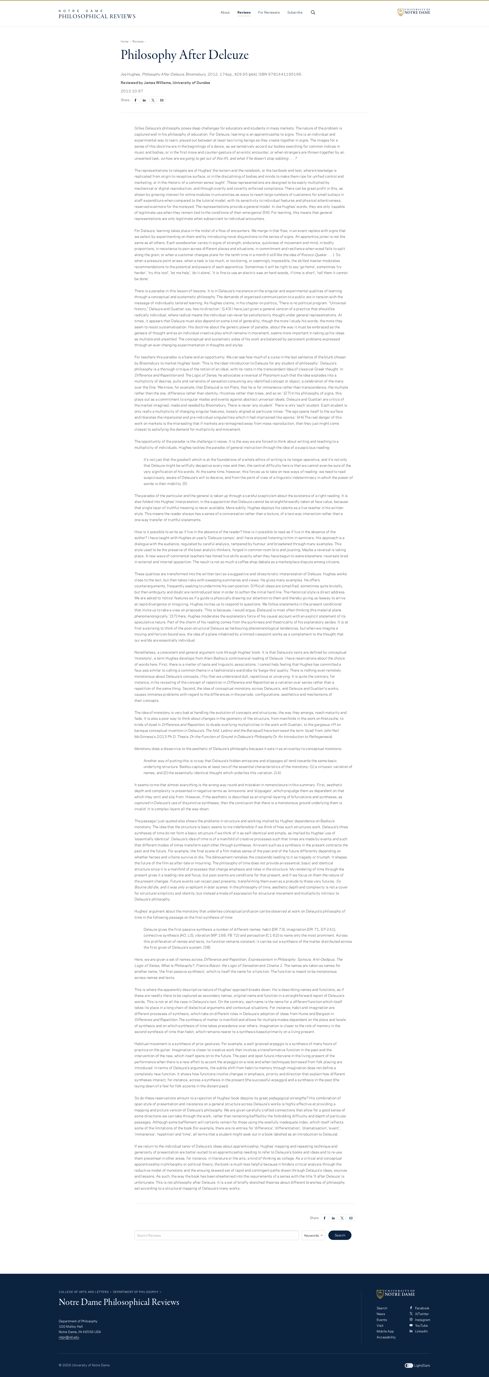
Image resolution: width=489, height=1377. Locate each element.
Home (124, 41)
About (225, 12)
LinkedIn (421, 1331)
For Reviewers (269, 12)
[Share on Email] (161, 99)
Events (382, 1320)
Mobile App (385, 1331)
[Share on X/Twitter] (153, 99)
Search (340, 1235)
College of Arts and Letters (84, 1292)
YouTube (421, 1325)
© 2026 (65, 1365)
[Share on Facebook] (135, 99)
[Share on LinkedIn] (144, 99)
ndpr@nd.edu (69, 1337)
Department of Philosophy (136, 1292)
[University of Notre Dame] (414, 12)
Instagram (422, 1320)
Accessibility (386, 1337)
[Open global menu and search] (312, 12)
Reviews (244, 12)
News (381, 1314)
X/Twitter (421, 1314)
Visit (380, 1325)
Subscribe (294, 12)
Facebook (421, 1308)
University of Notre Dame (91, 1365)
